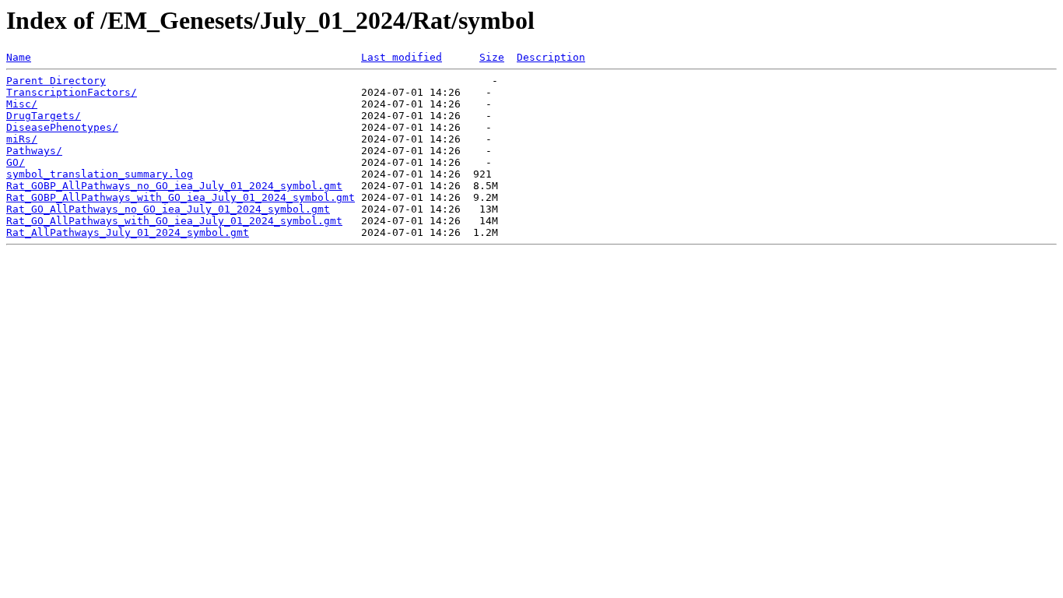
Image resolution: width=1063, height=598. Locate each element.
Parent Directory (56, 80)
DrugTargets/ (43, 115)
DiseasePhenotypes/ (62, 127)
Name (18, 57)
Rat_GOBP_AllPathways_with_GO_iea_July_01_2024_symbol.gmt (180, 197)
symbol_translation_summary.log (99, 174)
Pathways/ (34, 151)
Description (551, 57)
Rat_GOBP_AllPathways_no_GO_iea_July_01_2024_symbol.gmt (174, 186)
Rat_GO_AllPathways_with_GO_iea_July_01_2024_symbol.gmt (174, 221)
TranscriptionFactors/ (71, 92)
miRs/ (21, 139)
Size (491, 57)
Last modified (401, 57)
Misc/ (21, 104)
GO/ (15, 162)
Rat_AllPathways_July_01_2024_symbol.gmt (127, 232)
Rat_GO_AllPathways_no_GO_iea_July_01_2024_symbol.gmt (168, 209)
